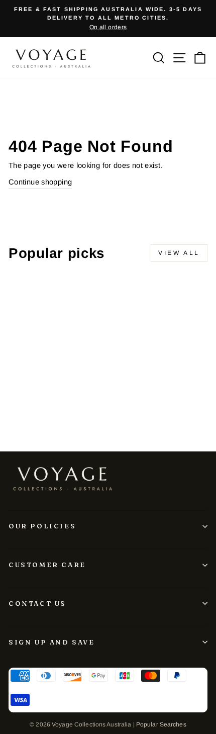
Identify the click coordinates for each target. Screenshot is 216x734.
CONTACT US (37, 603)
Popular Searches (161, 724)
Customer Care (47, 565)
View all (179, 252)
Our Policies (42, 526)
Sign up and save (52, 642)
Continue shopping (40, 182)
